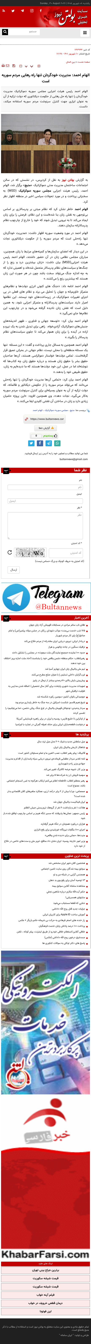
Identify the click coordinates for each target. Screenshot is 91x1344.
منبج (72, 410)
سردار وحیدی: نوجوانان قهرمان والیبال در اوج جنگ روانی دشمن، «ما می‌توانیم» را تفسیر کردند (45, 710)
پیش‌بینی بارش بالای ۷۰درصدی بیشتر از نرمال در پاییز (59, 680)
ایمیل (79, 494)
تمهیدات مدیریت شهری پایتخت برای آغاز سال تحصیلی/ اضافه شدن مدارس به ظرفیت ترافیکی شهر (46, 688)
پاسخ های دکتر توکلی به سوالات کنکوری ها (63, 943)
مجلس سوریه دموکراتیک (56, 410)
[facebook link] (40, 443)
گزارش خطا (44, 428)
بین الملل (70, 62)
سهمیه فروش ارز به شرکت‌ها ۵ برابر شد (65, 775)
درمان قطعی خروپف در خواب (45, 1303)
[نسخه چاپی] (3, 65)
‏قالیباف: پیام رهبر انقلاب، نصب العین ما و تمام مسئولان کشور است (51, 753)
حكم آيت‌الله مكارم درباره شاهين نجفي (66, 892)
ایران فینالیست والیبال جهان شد (69, 802)
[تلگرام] (46, 597)
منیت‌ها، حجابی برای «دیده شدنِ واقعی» (65, 835)
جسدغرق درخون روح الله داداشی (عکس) (64, 937)
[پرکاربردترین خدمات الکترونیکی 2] (45, 1022)
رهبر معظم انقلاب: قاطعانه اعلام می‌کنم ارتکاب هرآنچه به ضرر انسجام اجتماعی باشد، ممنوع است (46, 783)
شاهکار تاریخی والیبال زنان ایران (69, 747)
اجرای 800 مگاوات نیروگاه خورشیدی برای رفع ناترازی (59, 830)
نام (80, 480)
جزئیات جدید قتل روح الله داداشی (68, 909)
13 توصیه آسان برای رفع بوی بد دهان (67, 880)
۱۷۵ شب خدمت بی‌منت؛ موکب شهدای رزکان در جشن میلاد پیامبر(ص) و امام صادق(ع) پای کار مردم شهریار (46, 633)
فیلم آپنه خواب (45, 1295)
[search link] (5, 32)
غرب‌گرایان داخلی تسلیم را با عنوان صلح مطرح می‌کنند (58, 675)
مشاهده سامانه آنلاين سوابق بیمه (68, 886)
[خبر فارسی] (45, 1177)
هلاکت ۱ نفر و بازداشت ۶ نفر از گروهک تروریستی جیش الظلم (54, 808)
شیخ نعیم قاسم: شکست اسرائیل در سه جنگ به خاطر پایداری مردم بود (50, 702)
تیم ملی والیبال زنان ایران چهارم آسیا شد (65, 669)
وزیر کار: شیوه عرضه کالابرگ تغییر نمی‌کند (64, 769)
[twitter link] (31, 443)
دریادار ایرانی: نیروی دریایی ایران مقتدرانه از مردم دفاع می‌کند (54, 641)
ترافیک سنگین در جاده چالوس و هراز (71, 41)
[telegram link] (49, 443)
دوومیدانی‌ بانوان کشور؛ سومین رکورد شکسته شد (61, 697)
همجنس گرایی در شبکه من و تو (69, 875)
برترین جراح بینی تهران (45, 1270)
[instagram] (32, 11)
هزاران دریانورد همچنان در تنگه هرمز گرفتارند (63, 824)
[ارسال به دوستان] (7, 65)
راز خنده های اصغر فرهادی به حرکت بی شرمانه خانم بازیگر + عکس (51, 920)
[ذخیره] (13, 65)
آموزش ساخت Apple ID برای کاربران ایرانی (64, 915)
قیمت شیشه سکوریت (45, 1278)
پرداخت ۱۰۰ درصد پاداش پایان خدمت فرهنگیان (62, 926)
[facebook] (41, 11)
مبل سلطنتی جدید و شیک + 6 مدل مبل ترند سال (61, 742)
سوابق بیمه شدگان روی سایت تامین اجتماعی (63, 869)
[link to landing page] (70, 16)
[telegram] (22, 10)
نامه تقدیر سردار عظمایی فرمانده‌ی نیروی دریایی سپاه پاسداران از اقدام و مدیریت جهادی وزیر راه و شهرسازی (45, 761)
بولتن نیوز (68, 180)
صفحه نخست (83, 62)
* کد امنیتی (76, 543)
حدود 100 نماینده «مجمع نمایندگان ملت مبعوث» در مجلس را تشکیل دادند (48, 653)
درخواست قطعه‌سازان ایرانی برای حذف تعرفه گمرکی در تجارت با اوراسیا (50, 724)
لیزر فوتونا (45, 1311)
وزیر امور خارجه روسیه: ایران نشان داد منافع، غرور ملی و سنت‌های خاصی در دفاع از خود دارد (44, 843)
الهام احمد (38, 410)
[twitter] (13, 11)
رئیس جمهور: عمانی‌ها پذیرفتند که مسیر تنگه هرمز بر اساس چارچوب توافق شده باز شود (44, 816)
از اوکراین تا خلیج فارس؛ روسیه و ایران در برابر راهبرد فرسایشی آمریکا (51, 719)
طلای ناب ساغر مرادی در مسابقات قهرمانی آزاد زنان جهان (57, 625)
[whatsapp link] (57, 443)
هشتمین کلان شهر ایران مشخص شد (66, 863)
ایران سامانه (66, 1335)
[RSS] (3, 11)
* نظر (79, 508)
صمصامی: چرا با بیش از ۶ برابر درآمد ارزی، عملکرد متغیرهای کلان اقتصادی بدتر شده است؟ (46, 794)
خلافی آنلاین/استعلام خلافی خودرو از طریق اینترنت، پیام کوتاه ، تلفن (51, 932)
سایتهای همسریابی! (75, 897)
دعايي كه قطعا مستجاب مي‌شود (69, 903)
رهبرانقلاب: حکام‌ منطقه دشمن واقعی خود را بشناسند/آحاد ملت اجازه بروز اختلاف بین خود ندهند (44, 661)
